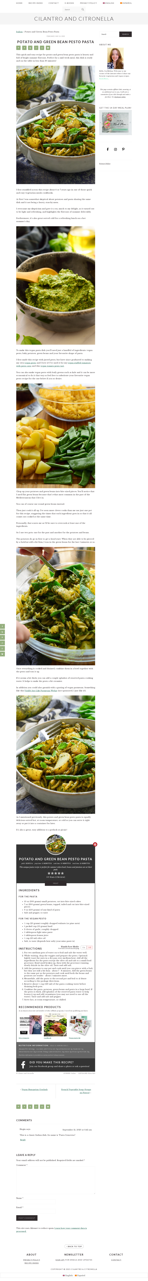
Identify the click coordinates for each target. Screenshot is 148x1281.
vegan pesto (30, 363)
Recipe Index (32, 1263)
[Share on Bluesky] (48, 48)
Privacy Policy (104, 163)
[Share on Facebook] (24, 48)
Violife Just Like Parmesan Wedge (40, 691)
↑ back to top (74, 1246)
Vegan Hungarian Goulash (35, 1089)
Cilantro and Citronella (74, 19)
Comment (21, 1165)
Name (19, 1198)
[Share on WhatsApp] (42, 48)
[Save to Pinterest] (18, 48)
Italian (19, 32)
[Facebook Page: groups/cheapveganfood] (24, 1064)
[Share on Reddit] (36, 48)
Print (55, 883)
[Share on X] (30, 48)
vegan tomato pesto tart (52, 366)
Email (19, 1207)
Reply (23, 1140)
